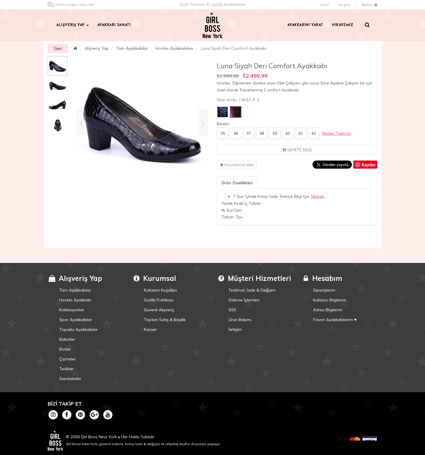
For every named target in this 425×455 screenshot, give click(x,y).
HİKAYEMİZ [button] (342, 25)
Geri (58, 48)
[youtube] (107, 414)
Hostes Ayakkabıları (174, 48)
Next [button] (203, 122)
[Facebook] (66, 414)
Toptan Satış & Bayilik (165, 319)
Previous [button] (81, 122)
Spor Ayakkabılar (75, 319)
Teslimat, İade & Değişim (252, 290)
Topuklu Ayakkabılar (78, 329)
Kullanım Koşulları (160, 290)
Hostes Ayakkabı (75, 300)
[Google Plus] (94, 414)
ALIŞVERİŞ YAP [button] (71, 25)
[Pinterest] (80, 414)
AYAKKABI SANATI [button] (114, 25)
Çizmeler (67, 359)
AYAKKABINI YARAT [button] (305, 25)
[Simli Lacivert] (222, 112)
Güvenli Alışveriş (159, 309)
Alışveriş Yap (97, 48)
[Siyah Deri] (235, 112)
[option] (57, 66)
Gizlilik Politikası (158, 300)
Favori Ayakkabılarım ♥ (334, 319)
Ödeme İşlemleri (243, 300)
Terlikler (66, 368)
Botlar (65, 349)
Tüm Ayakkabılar (132, 48)
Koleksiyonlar (71, 309)
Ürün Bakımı (239, 319)
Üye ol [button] (324, 5)
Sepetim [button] (367, 5)
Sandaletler (70, 378)
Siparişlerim (324, 290)
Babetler (67, 339)
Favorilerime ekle (238, 165)
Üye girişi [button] (344, 5)
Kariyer (150, 329)
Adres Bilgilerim (328, 309)
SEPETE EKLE (299, 149)
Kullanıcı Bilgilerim (329, 300)
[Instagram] (53, 414)
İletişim (235, 329)
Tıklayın (317, 196)
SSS (232, 309)
